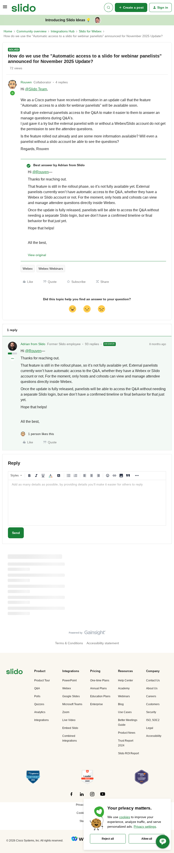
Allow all (146, 838)
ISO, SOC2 (153, 720)
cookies (124, 817)
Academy (124, 688)
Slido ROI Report (128, 753)
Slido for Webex (90, 31)
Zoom (65, 712)
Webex (28, 268)
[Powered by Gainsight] (87, 633)
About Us (151, 688)
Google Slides (71, 696)
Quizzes (39, 704)
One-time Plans (99, 680)
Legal (149, 728)
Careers (151, 696)
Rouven (26, 82)
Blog (121, 704)
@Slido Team (36, 89)
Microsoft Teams (72, 704)
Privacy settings (145, 826)
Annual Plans (98, 688)
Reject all (108, 838)
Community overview (31, 31)
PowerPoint (69, 680)
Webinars (124, 696)
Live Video (68, 720)
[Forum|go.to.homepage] (23, 7)
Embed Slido (70, 728)
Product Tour (42, 680)
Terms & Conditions (69, 643)
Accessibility (153, 736)
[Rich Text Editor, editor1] (87, 502)
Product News (126, 732)
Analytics (39, 712)
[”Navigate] (14, 672)
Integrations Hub (63, 31)
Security (151, 712)
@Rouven (40, 172)
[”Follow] (71, 796)
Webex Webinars (51, 268)
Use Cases (125, 712)
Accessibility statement (103, 643)
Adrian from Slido (33, 344)
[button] (5, 8)
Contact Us (153, 680)
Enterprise (96, 704)
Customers (153, 704)
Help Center (125, 680)
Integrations (41, 720)
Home (8, 31)
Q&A (37, 688)
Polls (37, 696)
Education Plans (100, 696)
